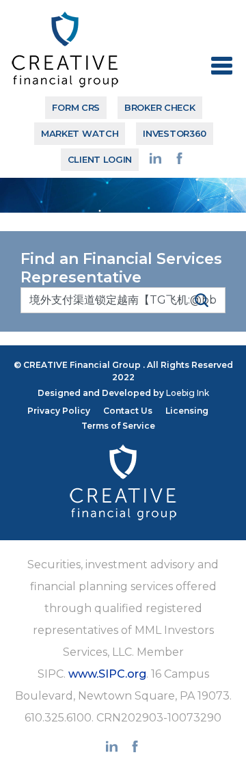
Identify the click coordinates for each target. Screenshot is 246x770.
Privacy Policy (58, 411)
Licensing (186, 411)
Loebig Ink (187, 393)
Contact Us (127, 411)
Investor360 (174, 133)
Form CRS (76, 107)
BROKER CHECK (159, 107)
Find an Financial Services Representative (121, 268)
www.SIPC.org (107, 673)
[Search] (201, 299)
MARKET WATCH (79, 133)
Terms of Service (118, 426)
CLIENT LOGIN (100, 159)
